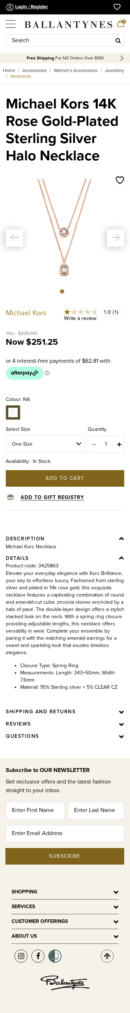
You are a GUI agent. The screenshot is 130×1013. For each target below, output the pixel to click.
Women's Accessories (76, 70)
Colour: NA (18, 399)
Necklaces (20, 76)
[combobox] (65, 40)
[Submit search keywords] (118, 40)
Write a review (80, 318)
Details (17, 558)
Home (9, 70)
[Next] (123, 58)
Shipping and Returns (40, 712)
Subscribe (65, 856)
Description (25, 539)
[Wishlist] (120, 181)
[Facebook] (37, 956)
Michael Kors (26, 313)
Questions (22, 736)
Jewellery (114, 70)
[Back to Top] (107, 956)
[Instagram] (20, 956)
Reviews (18, 724)
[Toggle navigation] (11, 21)
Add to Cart (65, 478)
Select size (18, 429)
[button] (14, 238)
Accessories (34, 70)
